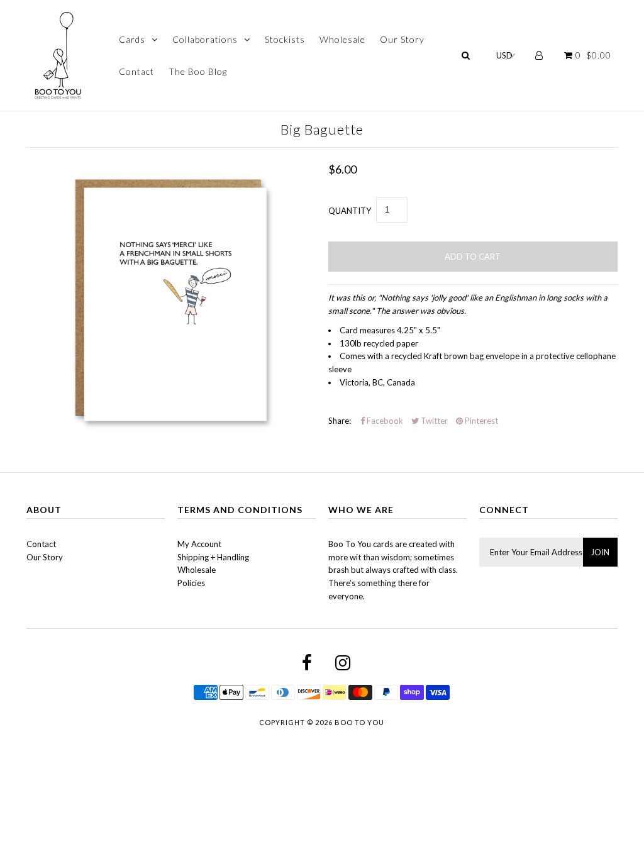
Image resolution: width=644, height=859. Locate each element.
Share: (339, 421)
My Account (199, 544)
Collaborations (205, 39)
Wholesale (342, 39)
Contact (136, 71)
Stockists (285, 39)
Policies (191, 583)
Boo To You (359, 722)
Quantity (349, 211)
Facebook (384, 421)
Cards (132, 39)
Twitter (433, 421)
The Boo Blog (198, 71)
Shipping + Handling (213, 557)
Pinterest (480, 421)
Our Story (402, 39)
